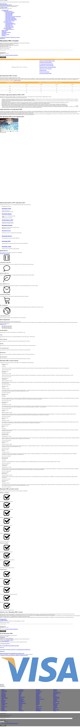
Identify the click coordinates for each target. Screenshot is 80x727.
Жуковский (3, 693)
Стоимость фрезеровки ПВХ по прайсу (47, 60)
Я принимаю (9, 55)
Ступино (55, 706)
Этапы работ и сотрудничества (45, 68)
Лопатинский (21, 699)
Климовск (3, 695)
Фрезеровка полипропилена (11, 19)
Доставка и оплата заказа (44, 71)
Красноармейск (22, 696)
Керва (54, 694)
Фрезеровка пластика (8, 11)
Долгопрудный (39, 691)
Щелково (20, 709)
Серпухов (20, 706)
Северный (55, 705)
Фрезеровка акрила (9, 13)
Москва (2, 689)
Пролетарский (56, 703)
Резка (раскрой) (5, 30)
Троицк (37, 707)
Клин (20, 695)
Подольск (38, 703)
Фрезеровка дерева (7, 21)
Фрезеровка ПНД (9, 15)
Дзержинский (4, 691)
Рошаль (20, 705)
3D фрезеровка (16, 645)
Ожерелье (38, 702)
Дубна (20, 692)
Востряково (38, 690)
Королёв (54, 695)
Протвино (3, 704)
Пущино (37, 704)
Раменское (55, 704)
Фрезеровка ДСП (9, 24)
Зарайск (20, 693)
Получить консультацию (5, 253)
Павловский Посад (22, 703)
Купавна (37, 698)
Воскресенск (21, 690)
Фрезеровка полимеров (10, 17)
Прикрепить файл (3, 52)
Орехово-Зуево (4, 703)
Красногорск (38, 696)
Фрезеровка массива (10, 27)
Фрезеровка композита (10, 12)
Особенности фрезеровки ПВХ (45, 62)
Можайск (55, 700)
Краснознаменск (4, 698)
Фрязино (3, 708)
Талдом (20, 707)
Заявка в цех (2, 38)
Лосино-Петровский (40, 699)
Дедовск (55, 690)
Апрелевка (21, 689)
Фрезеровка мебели (7, 28)
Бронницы (55, 689)
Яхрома (54, 710)
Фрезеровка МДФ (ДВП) (10, 23)
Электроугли (21, 710)
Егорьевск (38, 692)
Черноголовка (38, 708)
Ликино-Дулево (56, 698)
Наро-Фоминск (22, 701)
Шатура (2, 709)
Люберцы (38, 700)
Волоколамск (4, 690)
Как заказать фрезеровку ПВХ (45, 73)
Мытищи (3, 701)
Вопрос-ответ (16, 653)
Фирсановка (55, 707)
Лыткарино (3, 700)
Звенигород (38, 693)
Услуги (6, 649)
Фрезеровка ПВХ (9, 14)
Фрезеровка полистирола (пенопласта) (13, 16)
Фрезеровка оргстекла (10, 20)
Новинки (37, 701)
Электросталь (4, 710)
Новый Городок (56, 701)
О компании (2, 649)
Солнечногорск (39, 706)
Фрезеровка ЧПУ (5, 10)
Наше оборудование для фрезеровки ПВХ (47, 67)
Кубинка (20, 698)
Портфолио (4, 33)
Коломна (37, 695)
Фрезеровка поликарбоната (11, 18)
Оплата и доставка (5, 34)
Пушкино (20, 704)
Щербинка (38, 709)
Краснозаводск (56, 696)
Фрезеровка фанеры (9, 22)
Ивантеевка (3, 694)
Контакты (4, 35)
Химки (20, 708)
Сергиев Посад (4, 706)
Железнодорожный (57, 692)
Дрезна (2, 692)
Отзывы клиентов (42, 70)
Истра (20, 694)
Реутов (2, 705)
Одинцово (21, 702)
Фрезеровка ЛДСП (9, 25)
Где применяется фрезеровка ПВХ (46, 63)
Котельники (3, 696)
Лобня (2, 699)
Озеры (54, 702)
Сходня (2, 707)
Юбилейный (38, 710)
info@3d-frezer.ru (3, 3)
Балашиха (38, 689)
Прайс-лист (4, 31)
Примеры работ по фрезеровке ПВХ (46, 65)
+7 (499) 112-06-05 (3, 7)
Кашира (37, 694)
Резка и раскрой (3, 645)
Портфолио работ (22, 649)
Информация (2, 653)
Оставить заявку (3, 619)
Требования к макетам (6, 32)
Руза (37, 705)
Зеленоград (55, 693)
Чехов (54, 708)
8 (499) (9, 639)
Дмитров (20, 691)
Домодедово (55, 691)
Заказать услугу (3, 324)
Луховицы (55, 699)
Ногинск (3, 702)
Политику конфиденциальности (11, 55)
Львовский (21, 700)
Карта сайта (21, 653)
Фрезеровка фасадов (10, 29)
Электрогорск (56, 709)
